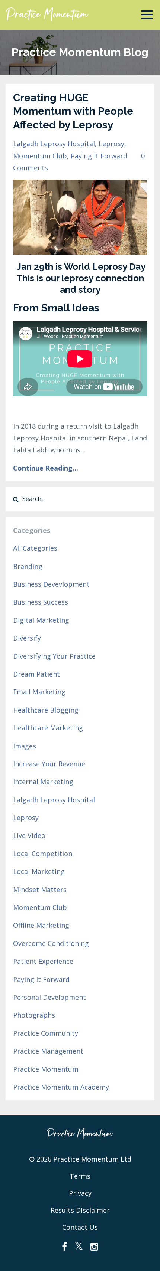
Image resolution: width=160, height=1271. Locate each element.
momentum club (40, 155)
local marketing (39, 871)
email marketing (39, 691)
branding (27, 566)
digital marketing (41, 620)
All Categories (35, 548)
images (24, 745)
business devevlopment (51, 584)
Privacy (80, 1193)
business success (40, 601)
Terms (80, 1176)
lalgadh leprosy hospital (54, 143)
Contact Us (80, 1227)
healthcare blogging (46, 709)
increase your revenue (49, 763)
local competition (42, 853)
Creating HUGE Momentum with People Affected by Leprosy (73, 111)
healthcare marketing (48, 727)
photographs (34, 1014)
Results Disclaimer (80, 1210)
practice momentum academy (61, 1086)
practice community (45, 1033)
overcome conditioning (51, 943)
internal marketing (43, 781)
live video (29, 835)
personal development (49, 997)
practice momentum (46, 1069)
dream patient (36, 673)
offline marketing (41, 925)
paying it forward (99, 155)
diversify (27, 637)
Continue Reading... (45, 467)
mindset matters (40, 889)
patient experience (43, 961)
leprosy (111, 143)
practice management (48, 1050)
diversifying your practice (54, 656)
